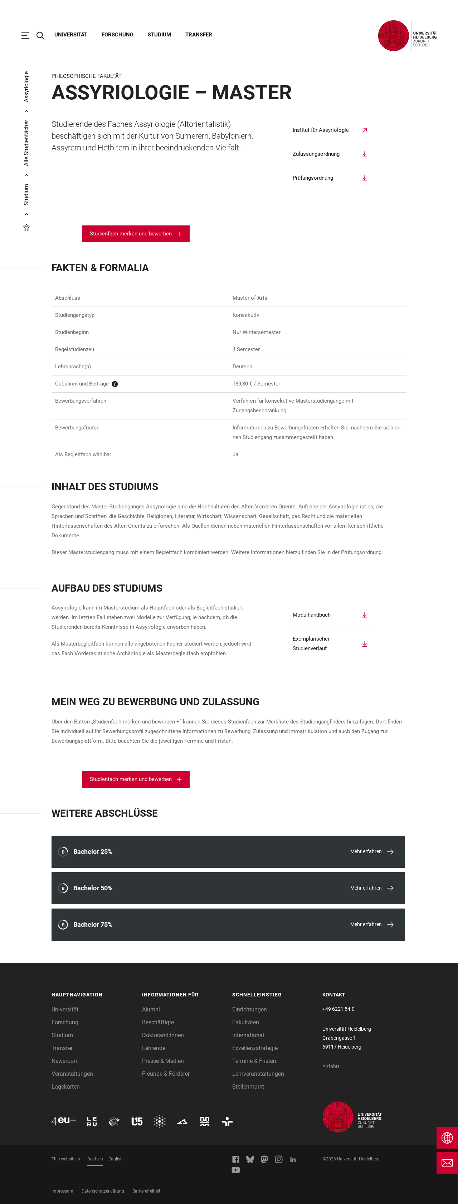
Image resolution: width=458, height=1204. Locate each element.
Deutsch (95, 1158)
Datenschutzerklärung (103, 1191)
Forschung (117, 34)
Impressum (62, 1191)
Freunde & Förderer (166, 1073)
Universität (70, 34)
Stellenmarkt (248, 1086)
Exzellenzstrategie (255, 1048)
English (115, 1158)
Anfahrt (331, 1066)
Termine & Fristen (254, 1061)
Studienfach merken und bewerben (131, 233)
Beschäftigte (158, 1022)
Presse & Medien (163, 1061)
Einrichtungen (249, 1009)
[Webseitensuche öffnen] (44, 35)
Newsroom (65, 1061)
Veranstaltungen (72, 1073)
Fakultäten (245, 1022)
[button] (93, 995)
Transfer (198, 34)
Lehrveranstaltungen (258, 1073)
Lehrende (153, 1048)
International (248, 1035)
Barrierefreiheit (146, 1191)
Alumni (151, 1009)
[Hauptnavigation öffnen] (28, 35)
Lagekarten (66, 1086)
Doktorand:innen (163, 1035)
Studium (159, 34)
